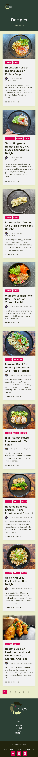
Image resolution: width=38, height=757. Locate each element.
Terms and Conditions (25, 749)
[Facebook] (19, 753)
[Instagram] (25, 753)
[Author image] (6, 78)
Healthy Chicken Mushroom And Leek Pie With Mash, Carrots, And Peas (18, 653)
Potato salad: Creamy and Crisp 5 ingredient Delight (19, 226)
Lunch (16, 63)
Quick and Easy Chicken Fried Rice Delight (16, 581)
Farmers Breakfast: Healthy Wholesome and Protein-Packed (17, 367)
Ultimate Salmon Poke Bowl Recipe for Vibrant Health (19, 299)
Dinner (8, 63)
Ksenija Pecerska (16, 78)
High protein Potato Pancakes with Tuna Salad (17, 441)
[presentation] (19, 46)
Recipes (8, 359)
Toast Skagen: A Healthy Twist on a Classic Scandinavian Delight (18, 148)
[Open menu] (30, 6)
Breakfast (9, 138)
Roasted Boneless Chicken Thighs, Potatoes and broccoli (19, 510)
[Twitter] (13, 753)
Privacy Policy (9, 749)
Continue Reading (13, 102)
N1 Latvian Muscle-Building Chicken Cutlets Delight (16, 71)
